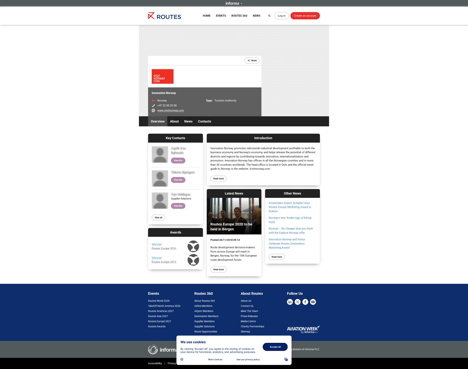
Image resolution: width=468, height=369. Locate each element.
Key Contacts (175, 138)
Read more (218, 178)
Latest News (234, 193)
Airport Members (203, 311)
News (256, 15)
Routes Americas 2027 (161, 311)
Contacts (204, 121)
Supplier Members (204, 321)
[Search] (269, 15)
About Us (246, 300)
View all (158, 217)
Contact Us (247, 305)
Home (206, 15)
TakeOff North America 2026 (164, 305)
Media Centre (248, 321)
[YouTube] (313, 302)
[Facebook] (305, 302)
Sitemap (245, 331)
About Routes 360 (204, 300)
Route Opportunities (205, 331)
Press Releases (249, 316)
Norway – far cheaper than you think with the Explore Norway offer (291, 230)
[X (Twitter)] (298, 302)
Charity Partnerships (252, 326)
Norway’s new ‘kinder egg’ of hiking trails (290, 220)
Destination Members (206, 316)
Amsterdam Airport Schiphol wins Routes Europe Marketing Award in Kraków (290, 207)
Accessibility (155, 363)
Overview (158, 121)
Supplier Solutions (204, 326)
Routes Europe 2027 (159, 321)
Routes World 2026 (159, 300)
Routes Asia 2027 (158, 316)
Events (221, 15)
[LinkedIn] (290, 302)
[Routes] (164, 15)
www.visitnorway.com (170, 110)
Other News (292, 193)
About (174, 121)
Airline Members (203, 305)
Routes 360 (239, 15)
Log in (281, 15)
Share (254, 60)
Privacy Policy (175, 363)
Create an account (305, 15)
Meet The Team (249, 311)
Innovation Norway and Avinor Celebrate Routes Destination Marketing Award (287, 243)
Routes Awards (156, 326)
